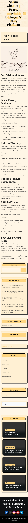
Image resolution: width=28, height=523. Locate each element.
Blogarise (21, 518)
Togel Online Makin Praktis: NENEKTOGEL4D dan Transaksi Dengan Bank (13, 298)
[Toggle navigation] (3, 14)
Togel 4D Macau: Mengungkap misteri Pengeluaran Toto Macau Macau (13, 435)
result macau (11, 346)
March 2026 (5, 364)
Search (14, 265)
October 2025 (6, 380)
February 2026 (6, 368)
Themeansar (14, 520)
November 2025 (6, 376)
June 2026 (5, 360)
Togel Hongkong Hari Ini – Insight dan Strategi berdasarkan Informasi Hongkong (14, 488)
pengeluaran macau (8, 404)
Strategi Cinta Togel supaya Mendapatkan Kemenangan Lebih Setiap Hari (14, 452)
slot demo (4, 346)
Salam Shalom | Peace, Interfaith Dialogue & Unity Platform (14, 504)
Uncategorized (6, 395)
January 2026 (5, 372)
